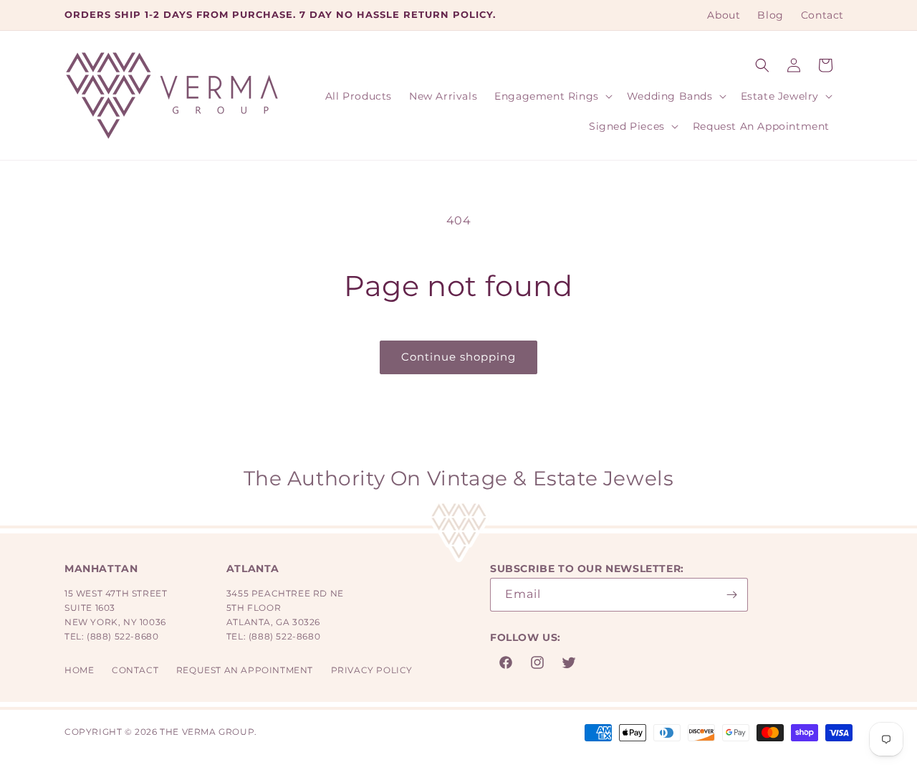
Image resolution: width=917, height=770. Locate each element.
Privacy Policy (372, 670)
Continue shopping (458, 356)
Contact (135, 670)
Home (79, 670)
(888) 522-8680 (122, 636)
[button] (762, 65)
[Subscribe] (731, 595)
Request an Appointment (244, 670)
